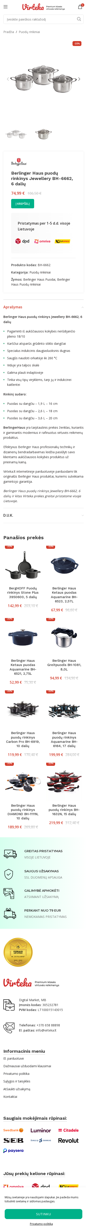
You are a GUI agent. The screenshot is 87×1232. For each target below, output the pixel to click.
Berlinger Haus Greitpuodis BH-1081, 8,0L (64, 665)
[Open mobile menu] (5, 6)
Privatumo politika (41, 1224)
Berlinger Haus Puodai (39, 279)
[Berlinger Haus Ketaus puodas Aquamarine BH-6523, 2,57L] (64, 565)
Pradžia (8, 32)
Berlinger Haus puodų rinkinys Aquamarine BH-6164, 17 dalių (64, 739)
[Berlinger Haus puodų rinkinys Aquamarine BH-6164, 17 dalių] (64, 709)
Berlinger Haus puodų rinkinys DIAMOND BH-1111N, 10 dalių (23, 812)
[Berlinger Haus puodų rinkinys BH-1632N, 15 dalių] (64, 782)
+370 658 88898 (48, 1025)
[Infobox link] (32, 854)
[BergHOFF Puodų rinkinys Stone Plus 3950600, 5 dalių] (22, 565)
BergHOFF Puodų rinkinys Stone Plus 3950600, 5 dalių (23, 592)
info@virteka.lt (46, 1030)
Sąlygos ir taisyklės (16, 1081)
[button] (7, 79)
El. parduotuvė (13, 1058)
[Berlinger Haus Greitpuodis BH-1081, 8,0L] (64, 637)
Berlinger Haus (28, 447)
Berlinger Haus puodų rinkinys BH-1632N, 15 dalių (64, 810)
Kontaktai (10, 1096)
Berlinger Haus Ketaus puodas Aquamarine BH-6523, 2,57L (64, 594)
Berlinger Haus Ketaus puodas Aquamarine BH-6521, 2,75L (23, 667)
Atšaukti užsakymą (16, 1089)
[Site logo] (43, 6)
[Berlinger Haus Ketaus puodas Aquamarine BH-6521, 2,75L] (22, 637)
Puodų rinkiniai (29, 32)
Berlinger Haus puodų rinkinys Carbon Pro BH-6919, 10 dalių (23, 739)
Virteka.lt (9, 471)
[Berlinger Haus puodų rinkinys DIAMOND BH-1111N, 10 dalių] (22, 782)
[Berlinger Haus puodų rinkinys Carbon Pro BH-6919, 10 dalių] (22, 709)
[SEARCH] (79, 19)
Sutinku (43, 1214)
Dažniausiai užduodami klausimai (27, 1066)
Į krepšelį (23, 204)
